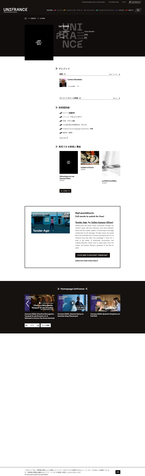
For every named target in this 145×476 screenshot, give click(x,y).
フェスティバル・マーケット (74, 10)
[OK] (118, 472)
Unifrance (121, 10)
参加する (131, 10)
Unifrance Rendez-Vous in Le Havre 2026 (93, 2)
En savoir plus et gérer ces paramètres (36, 474)
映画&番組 (50, 10)
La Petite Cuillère (109, 181)
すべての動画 (45, 325)
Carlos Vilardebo (89, 31)
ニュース (59, 10)
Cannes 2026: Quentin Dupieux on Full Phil (105, 315)
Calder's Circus (87, 167)
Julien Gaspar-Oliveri (102, 222)
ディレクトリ (91, 10)
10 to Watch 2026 (114, 2)
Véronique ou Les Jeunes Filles (66, 177)
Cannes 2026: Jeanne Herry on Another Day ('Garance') (71, 315)
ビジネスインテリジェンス (106, 10)
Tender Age (81, 222)
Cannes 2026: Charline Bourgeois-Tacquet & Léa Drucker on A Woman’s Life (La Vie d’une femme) (39, 316)
